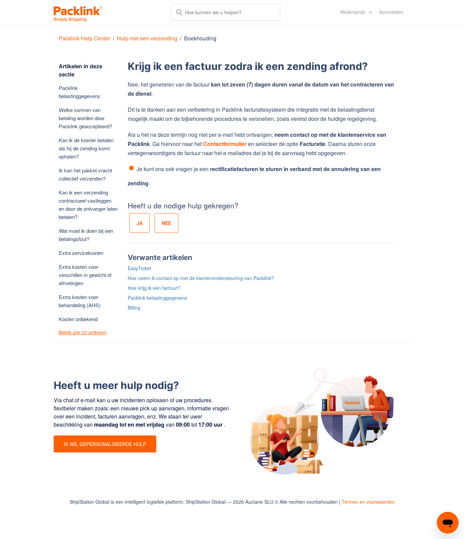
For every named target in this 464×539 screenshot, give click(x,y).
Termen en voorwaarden (368, 501)
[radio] (139, 223)
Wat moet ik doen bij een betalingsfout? (86, 234)
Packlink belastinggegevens (79, 91)
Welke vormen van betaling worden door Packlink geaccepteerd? (85, 118)
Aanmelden (391, 11)
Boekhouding (200, 38)
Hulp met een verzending (147, 38)
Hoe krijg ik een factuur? (154, 287)
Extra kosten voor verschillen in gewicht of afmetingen (85, 274)
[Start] (78, 13)
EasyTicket (139, 268)
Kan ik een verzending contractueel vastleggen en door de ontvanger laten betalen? (88, 204)
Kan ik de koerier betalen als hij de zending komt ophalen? (86, 148)
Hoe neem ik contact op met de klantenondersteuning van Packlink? (201, 278)
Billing (134, 307)
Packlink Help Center (85, 38)
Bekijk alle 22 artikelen (83, 332)
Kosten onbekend (78, 318)
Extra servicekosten (81, 252)
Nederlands (353, 11)
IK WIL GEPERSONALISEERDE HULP (105, 444)
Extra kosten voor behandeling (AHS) (80, 301)
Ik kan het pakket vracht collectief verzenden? (85, 174)
